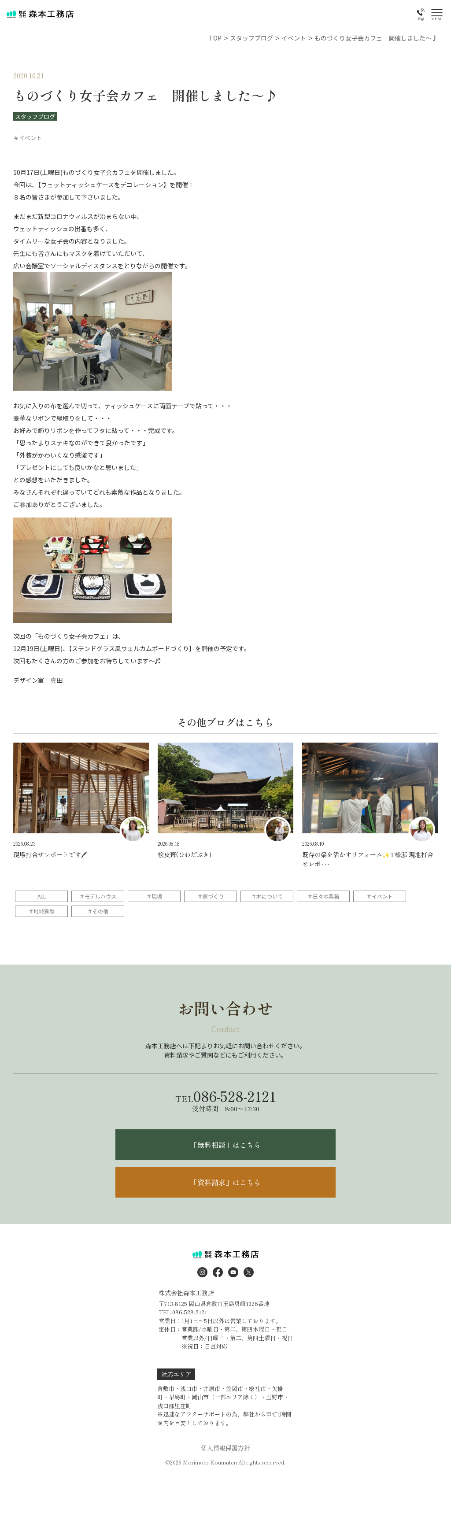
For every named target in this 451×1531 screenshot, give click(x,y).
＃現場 (154, 896)
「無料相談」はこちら (225, 1144)
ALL (41, 896)
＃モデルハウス (97, 896)
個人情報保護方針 (225, 1448)
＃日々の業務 (323, 896)
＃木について (267, 896)
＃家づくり (210, 896)
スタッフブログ (35, 116)
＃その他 (97, 911)
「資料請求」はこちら (225, 1182)
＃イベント (379, 896)
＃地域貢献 (41, 911)
